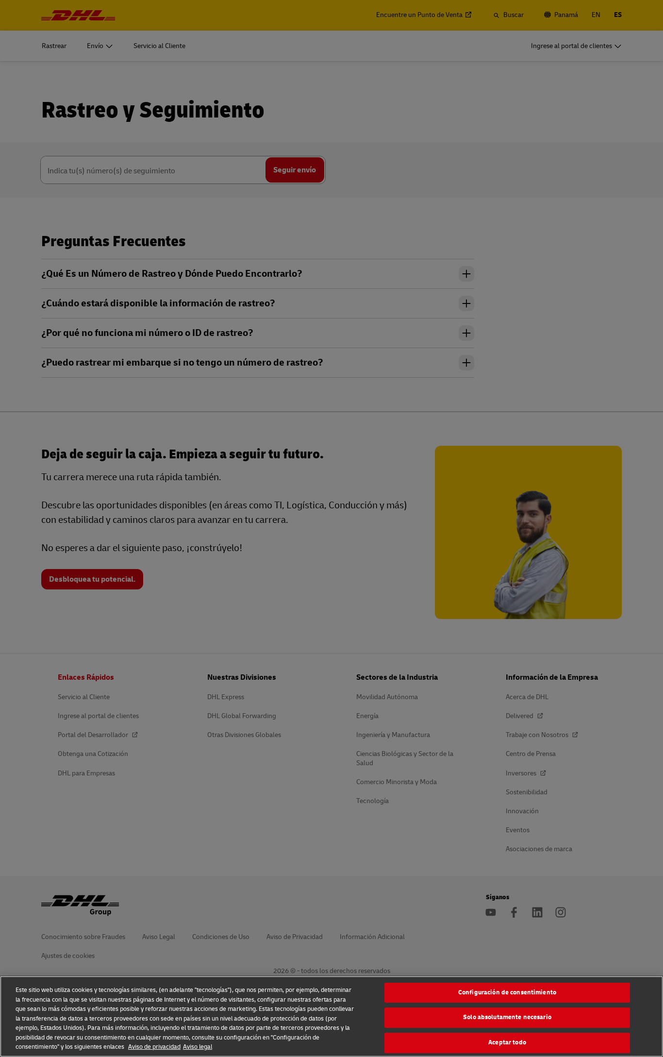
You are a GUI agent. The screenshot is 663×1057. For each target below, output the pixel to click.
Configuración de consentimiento (507, 992)
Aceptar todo (507, 1042)
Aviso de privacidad (154, 1047)
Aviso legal (197, 1047)
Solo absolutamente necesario (507, 1017)
